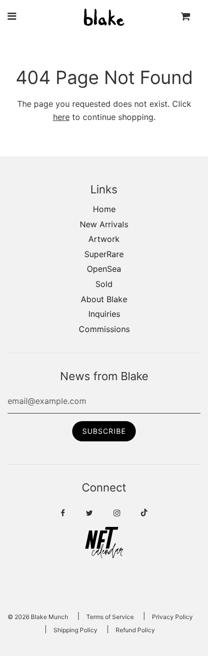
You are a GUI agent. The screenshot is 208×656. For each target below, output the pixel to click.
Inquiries (104, 314)
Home (104, 209)
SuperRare (104, 254)
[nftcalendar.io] (104, 555)
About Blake (104, 299)
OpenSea (104, 269)
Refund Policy (135, 630)
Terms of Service (110, 617)
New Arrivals (104, 224)
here (61, 117)
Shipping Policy (75, 630)
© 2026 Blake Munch (38, 617)
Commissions (104, 329)
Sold (104, 284)
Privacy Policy (172, 617)
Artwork (104, 239)
